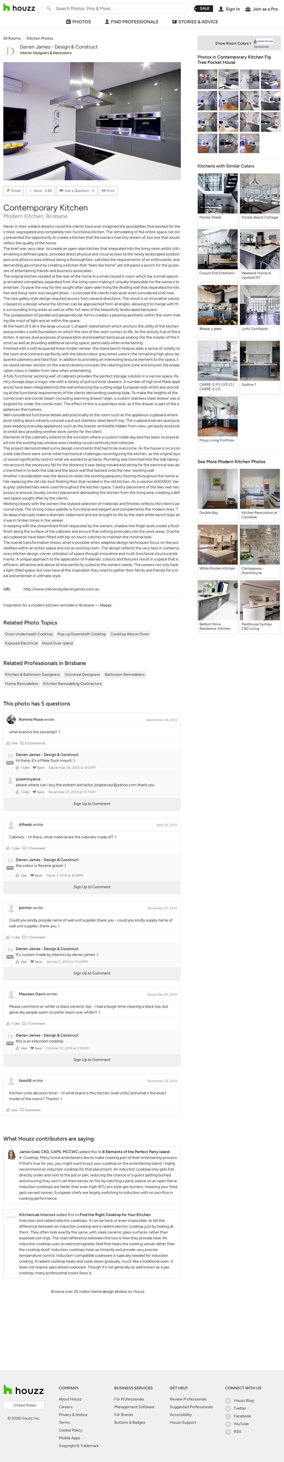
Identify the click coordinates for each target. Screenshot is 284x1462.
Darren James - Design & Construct (59, 47)
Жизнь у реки (210, 329)
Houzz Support (183, 1422)
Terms (64, 1422)
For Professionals (129, 1399)
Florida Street (210, 217)
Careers (66, 1407)
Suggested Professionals (191, 1407)
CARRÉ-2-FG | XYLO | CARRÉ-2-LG (216, 386)
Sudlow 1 (249, 384)
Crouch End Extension (217, 273)
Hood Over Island (57, 643)
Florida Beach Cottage (260, 217)
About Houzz (70, 1399)
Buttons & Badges (129, 1422)
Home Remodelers (21, 683)
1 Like (25, 768)
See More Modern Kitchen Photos (231, 461)
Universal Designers (82, 674)
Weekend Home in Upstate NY (256, 275)
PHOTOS (81, 21)
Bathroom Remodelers (125, 674)
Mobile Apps (69, 1438)
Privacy (65, 1414)
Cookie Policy (70, 1430)
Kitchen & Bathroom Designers (32, 674)
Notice (81, 1414)
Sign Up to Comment (91, 803)
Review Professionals (188, 1399)
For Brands (123, 1414)
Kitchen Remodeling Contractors (72, 683)
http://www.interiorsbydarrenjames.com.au (61, 589)
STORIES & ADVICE (198, 21)
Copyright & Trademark (79, 1445)
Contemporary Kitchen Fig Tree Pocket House (234, 59)
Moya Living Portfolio (216, 440)
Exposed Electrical (21, 643)
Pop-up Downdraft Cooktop (81, 634)
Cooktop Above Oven (130, 634)
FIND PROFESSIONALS (134, 21)
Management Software (134, 1407)
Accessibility (181, 1414)
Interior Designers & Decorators (46, 53)
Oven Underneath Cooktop (29, 634)
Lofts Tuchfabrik (255, 329)
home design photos (109, 1291)
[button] (8, 743)
